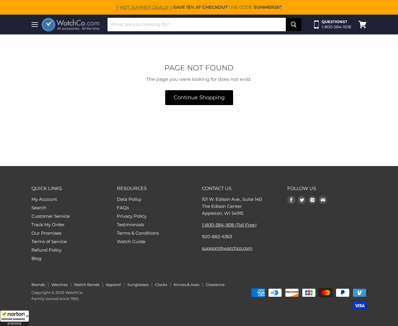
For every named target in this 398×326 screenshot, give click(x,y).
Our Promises (46, 233)
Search (38, 207)
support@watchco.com (227, 248)
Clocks (161, 284)
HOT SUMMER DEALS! (144, 7)
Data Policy (129, 199)
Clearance (215, 284)
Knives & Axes (186, 284)
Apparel (113, 284)
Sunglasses (138, 284)
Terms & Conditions (138, 233)
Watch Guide (131, 241)
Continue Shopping (199, 97)
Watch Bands (86, 284)
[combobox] (197, 24)
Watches (59, 284)
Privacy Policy (132, 216)
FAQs (123, 207)
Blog (36, 258)
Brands (38, 284)
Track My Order (48, 224)
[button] (14, 318)
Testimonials (130, 224)
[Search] (294, 24)
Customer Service (50, 216)
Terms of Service (49, 241)
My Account (44, 199)
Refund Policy (46, 250)
